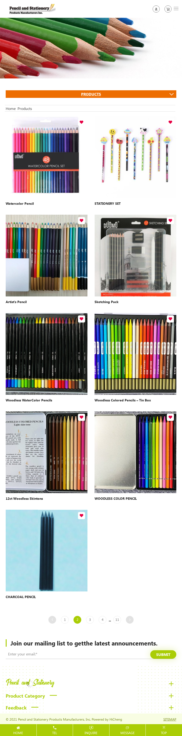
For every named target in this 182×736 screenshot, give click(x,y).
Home (11, 108)
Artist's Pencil (16, 302)
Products (91, 93)
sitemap (169, 719)
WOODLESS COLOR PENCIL (116, 498)
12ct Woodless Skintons (24, 498)
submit (163, 654)
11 (117, 619)
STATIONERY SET (108, 203)
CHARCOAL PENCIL (21, 597)
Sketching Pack (106, 302)
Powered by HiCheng (107, 719)
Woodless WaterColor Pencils (29, 400)
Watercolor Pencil (20, 203)
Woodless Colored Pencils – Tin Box (123, 400)
